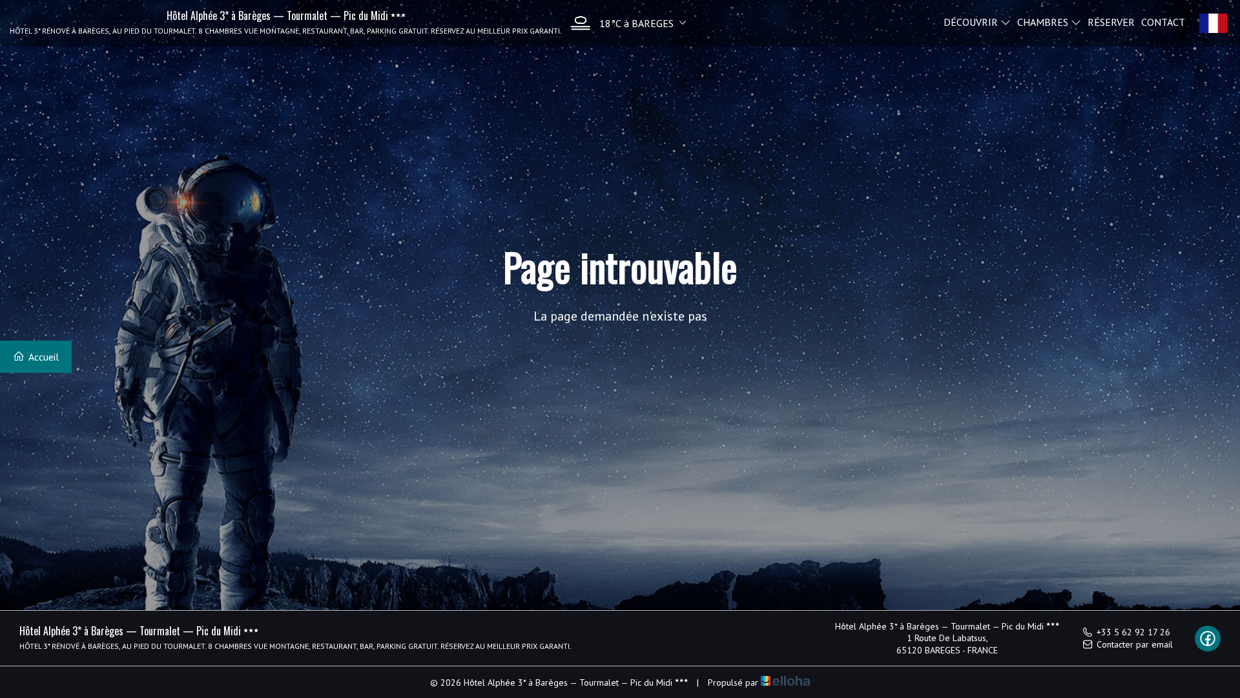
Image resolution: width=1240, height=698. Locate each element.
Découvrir (972, 21)
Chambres (1044, 21)
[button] (625, 23)
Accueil (42, 356)
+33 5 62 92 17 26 (1133, 632)
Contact (1163, 21)
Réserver (1111, 21)
